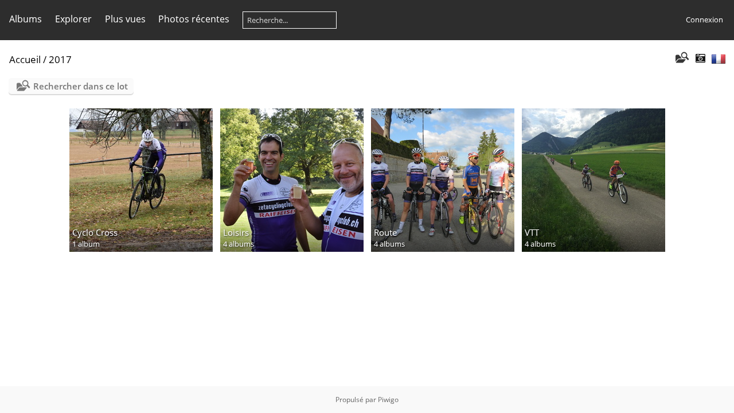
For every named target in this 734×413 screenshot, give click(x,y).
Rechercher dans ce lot (80, 86)
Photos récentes (193, 19)
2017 (60, 59)
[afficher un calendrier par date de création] (700, 59)
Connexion (704, 19)
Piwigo (388, 399)
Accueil (25, 59)
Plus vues (125, 19)
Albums (25, 19)
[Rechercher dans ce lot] (681, 58)
